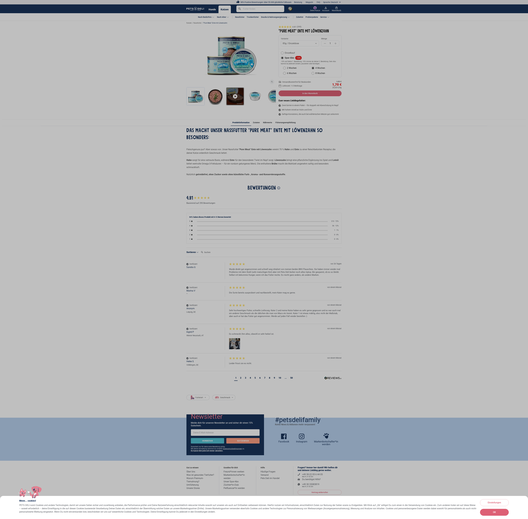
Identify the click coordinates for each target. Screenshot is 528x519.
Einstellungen (494, 502)
